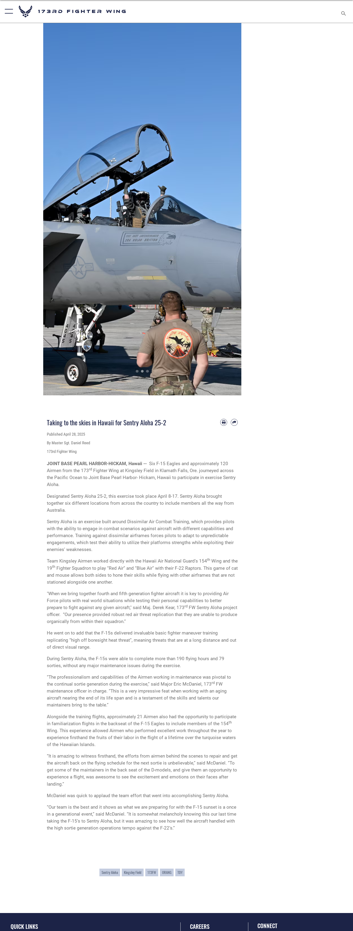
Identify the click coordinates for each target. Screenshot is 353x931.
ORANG (166, 872)
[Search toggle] (344, 11)
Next (232, 209)
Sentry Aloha (110, 872)
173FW (151, 872)
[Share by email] (234, 422)
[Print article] (223, 422)
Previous (53, 209)
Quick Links (24, 926)
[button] (8, 11)
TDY (180, 872)
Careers (199, 926)
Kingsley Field (132, 872)
